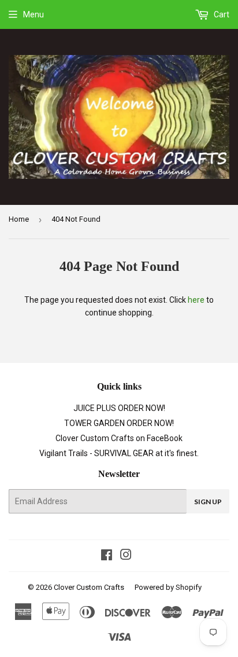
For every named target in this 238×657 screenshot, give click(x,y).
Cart (220, 14)
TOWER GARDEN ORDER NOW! (119, 423)
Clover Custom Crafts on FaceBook (119, 438)
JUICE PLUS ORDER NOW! (119, 408)
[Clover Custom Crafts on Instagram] (126, 556)
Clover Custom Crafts (89, 587)
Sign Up (208, 501)
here (196, 299)
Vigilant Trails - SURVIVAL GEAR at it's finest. (119, 453)
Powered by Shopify (168, 587)
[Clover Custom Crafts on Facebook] (107, 556)
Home (19, 219)
